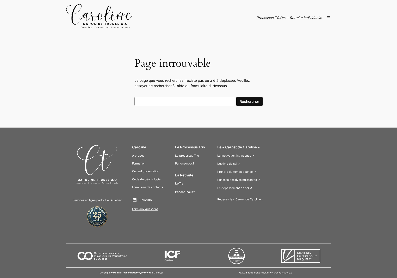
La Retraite (184, 175)
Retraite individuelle (306, 18)
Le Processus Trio (190, 147)
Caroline (139, 147)
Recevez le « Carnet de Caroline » (240, 199)
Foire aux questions (145, 209)
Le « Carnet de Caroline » (238, 147)
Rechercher (249, 101)
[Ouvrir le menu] (328, 17)
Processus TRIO (269, 18)
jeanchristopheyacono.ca (137, 272)
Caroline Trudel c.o (282, 272)
